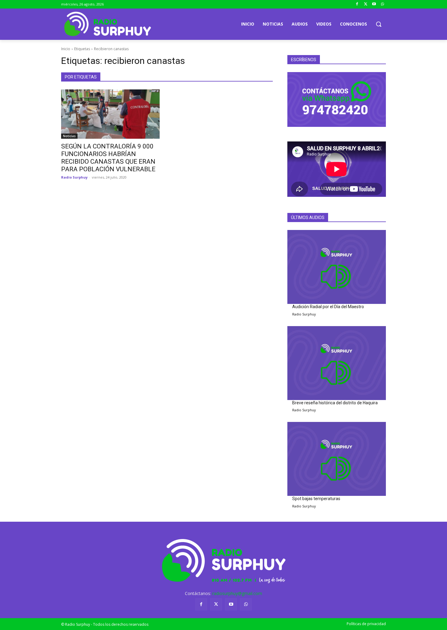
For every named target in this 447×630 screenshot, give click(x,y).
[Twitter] (365, 4)
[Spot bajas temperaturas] (336, 459)
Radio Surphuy (74, 177)
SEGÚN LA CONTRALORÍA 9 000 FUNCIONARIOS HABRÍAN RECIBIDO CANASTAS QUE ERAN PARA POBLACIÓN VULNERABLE (108, 158)
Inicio (65, 48)
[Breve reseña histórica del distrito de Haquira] (336, 363)
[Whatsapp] (382, 4)
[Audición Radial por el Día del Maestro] (336, 267)
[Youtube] (373, 4)
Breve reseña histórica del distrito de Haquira (335, 402)
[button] (378, 24)
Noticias (69, 136)
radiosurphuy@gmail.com (237, 593)
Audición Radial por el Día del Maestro (328, 306)
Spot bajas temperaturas (316, 498)
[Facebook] (357, 4)
